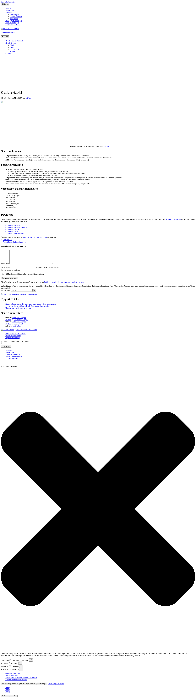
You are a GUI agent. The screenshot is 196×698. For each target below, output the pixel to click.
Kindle (12, 45)
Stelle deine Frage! (12, 23)
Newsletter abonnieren (11, 270)
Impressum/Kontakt (12, 338)
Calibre (8, 53)
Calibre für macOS (12, 229)
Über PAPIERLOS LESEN (15, 334)
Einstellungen (41, 684)
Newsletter (14, 19)
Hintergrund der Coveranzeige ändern (19, 308)
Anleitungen (14, 15)
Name (3, 267)
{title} (7, 688)
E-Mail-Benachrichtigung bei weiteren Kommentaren (24, 274)
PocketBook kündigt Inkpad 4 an (14, 242)
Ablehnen (15, 684)
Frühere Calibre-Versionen (14, 234)
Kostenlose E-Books (12, 25)
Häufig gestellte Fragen (13, 21)
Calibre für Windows (12, 225)
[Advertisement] (98, 72)
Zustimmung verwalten (9, 696)
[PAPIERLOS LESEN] (10, 29)
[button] (2, 344)
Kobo (12, 47)
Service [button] (8, 13)
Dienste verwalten (11, 676)
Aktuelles (8, 8)
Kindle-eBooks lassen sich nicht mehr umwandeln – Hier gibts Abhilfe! (30, 304)
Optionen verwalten (12, 673)
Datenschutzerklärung (13, 336)
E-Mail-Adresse (41, 267)
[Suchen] (34, 290)
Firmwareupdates (16, 17)
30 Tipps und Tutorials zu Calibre (35, 237)
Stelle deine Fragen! (19, 318)
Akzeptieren (6, 684)
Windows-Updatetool (173, 219)
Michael (8, 320)
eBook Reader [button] (10, 43)
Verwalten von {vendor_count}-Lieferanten (21, 678)
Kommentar (5, 263)
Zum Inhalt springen (8, 2)
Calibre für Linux (11, 231)
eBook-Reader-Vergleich (14, 41)
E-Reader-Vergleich (12, 354)
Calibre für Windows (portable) (16, 227)
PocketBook (14, 49)
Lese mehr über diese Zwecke (16, 680)
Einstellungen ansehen (27, 684)
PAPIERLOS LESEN (9, 33)
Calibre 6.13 (7, 240)
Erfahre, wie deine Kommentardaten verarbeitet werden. (64, 282)
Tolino (12, 51)
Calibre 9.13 (18, 324)
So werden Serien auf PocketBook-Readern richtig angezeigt (27, 306)
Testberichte (9, 10)
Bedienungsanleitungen (13, 356)
